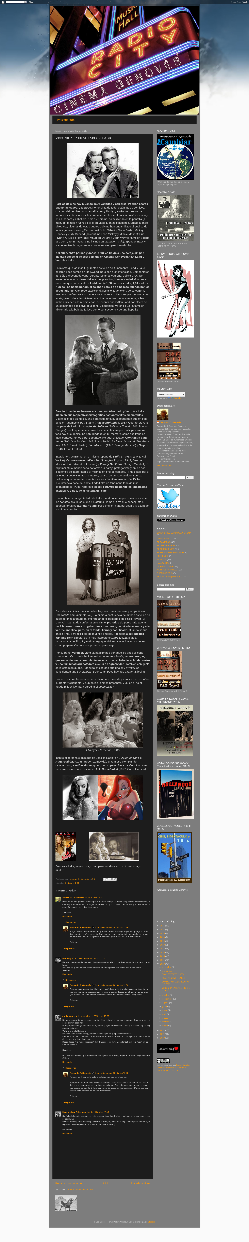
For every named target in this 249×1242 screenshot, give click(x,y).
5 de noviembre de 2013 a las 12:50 (111, 985)
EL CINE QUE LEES (166, 546)
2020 (162, 937)
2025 (162, 930)
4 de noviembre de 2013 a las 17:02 (88, 958)
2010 (162, 1038)
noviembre (167, 971)
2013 (162, 964)
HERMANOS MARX (166, 566)
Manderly (66, 958)
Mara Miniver (68, 1112)
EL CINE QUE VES (165, 549)
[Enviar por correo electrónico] (104, 879)
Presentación (66, 119)
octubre (166, 995)
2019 (162, 941)
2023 (162, 933)
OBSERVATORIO (165, 573)
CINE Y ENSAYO (164, 539)
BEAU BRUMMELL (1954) (173, 978)
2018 (162, 945)
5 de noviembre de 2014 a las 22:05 (92, 1112)
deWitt (65, 898)
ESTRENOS (162, 556)
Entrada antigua (140, 1183)
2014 (162, 960)
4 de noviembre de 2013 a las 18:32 (92, 1016)
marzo (165, 1018)
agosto (165, 1003)
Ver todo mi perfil (164, 465)
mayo (165, 1010)
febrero (166, 1022)
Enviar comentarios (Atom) (80, 1189)
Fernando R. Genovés (80, 927)
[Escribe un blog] (106, 879)
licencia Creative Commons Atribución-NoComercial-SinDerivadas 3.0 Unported (173, 1068)
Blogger (151, 1222)
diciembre (167, 967)
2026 (162, 926)
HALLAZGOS (163, 563)
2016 (162, 952)
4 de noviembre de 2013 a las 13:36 (86, 898)
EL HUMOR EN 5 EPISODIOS (170, 553)
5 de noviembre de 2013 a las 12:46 (111, 927)
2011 (162, 1034)
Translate (178, 398)
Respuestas (70, 922)
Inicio (106, 1183)
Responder (67, 916)
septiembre (167, 999)
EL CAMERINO (72, 883)
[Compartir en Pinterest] (115, 879)
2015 (162, 956)
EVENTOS (161, 559)
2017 (162, 949)
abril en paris (68, 1016)
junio (164, 1006)
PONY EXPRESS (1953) (173, 974)
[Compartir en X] (109, 879)
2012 (162, 1030)
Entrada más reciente (68, 1183)
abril (164, 1014)
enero (165, 1026)
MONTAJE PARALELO (167, 570)
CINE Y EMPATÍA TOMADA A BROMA (174, 533)
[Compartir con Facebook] (112, 879)
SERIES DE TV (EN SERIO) (169, 577)
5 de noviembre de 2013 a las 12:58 (111, 1073)
